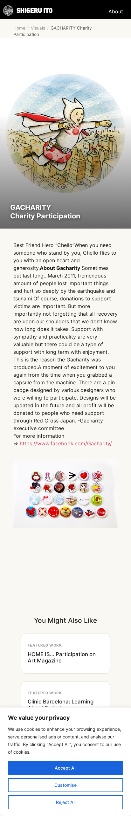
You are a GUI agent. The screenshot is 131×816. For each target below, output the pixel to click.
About (115, 11)
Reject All (65, 802)
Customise (65, 785)
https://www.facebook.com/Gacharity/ (66, 443)
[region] (65, 761)
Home (19, 28)
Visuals (38, 28)
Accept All (65, 768)
